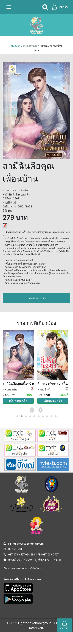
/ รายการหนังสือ (30, 45)
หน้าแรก (15, 45)
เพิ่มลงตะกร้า (36, 298)
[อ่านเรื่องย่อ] (5, 224)
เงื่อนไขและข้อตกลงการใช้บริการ (23, 568)
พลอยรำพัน (10, 389)
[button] (17, 416)
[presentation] (32, 410)
